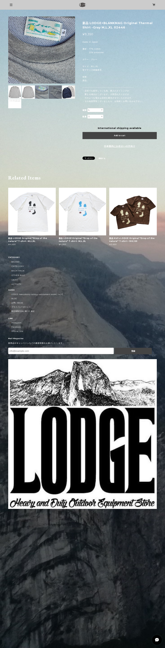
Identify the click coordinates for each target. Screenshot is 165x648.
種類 (84, 110)
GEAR (14, 280)
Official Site (17, 331)
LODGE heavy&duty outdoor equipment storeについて (37, 294)
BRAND (15, 262)
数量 (84, 117)
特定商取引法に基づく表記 (23, 311)
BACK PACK (17, 270)
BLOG (14, 298)
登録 (133, 351)
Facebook (16, 327)
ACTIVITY (16, 284)
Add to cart (119, 135)
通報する (102, 158)
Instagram (16, 323)
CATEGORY (17, 266)
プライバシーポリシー (21, 307)
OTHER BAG (18, 275)
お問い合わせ (17, 303)
